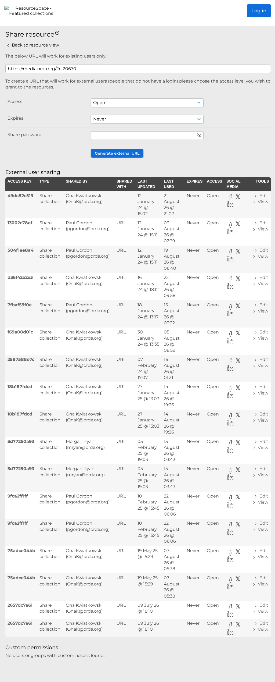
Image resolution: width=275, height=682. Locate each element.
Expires (15, 118)
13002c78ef (20, 222)
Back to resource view (35, 45)
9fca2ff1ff (18, 496)
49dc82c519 (20, 195)
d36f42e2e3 (20, 277)
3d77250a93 (21, 441)
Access (15, 101)
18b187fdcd (20, 386)
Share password (25, 134)
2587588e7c (21, 359)
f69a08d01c (20, 332)
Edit (263, 195)
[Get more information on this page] (57, 32)
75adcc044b (21, 550)
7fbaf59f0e (20, 304)
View (262, 201)
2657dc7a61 (20, 605)
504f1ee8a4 (21, 250)
